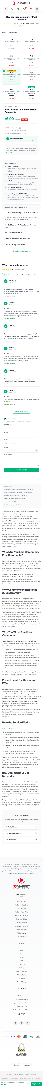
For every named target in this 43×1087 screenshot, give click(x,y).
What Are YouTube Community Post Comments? (19, 489)
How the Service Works (11, 502)
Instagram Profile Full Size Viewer (21, 1003)
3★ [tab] (23, 274)
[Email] (15, 1023)
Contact (21, 957)
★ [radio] (6, 450)
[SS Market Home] (21, 3)
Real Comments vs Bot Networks (14, 505)
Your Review (8, 454)
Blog (21, 954)
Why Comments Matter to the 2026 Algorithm (18, 492)
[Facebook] (21, 1023)
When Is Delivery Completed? (14, 245)
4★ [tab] (17, 274)
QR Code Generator (21, 999)
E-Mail (6, 432)
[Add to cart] (27, 1084)
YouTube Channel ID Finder (21, 1010)
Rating (6, 447)
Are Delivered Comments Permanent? (17, 238)
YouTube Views (21, 901)
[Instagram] (27, 1023)
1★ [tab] (34, 274)
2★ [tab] (29, 274)
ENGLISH (27, 1065)
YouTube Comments (21, 915)
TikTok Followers (21, 929)
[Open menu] (37, 9)
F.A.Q (21, 961)
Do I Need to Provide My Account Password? (20, 213)
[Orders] (18, 9)
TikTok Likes (22, 936)
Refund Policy (21, 982)
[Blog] (12, 9)
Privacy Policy (21, 975)
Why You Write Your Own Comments (15, 495)
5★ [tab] (12, 274)
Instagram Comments (21, 926)
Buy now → (36, 1084)
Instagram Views (21, 922)
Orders (21, 968)
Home (21, 950)
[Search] (6, 9)
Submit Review (21, 470)
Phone (6, 439)
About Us (21, 964)
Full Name (7, 424)
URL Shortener (21, 996)
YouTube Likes (21, 908)
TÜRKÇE (16, 1065)
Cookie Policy (21, 978)
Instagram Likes (21, 919)
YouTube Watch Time (21, 912)
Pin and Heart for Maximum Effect (14, 498)
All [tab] (5, 274)
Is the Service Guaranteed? (13, 232)
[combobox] (6, 443)
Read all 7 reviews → (12, 153)
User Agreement (21, 971)
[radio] (11, 43)
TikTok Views (21, 933)
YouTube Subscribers (21, 905)
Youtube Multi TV (21, 1006)
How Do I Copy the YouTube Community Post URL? (20, 226)
